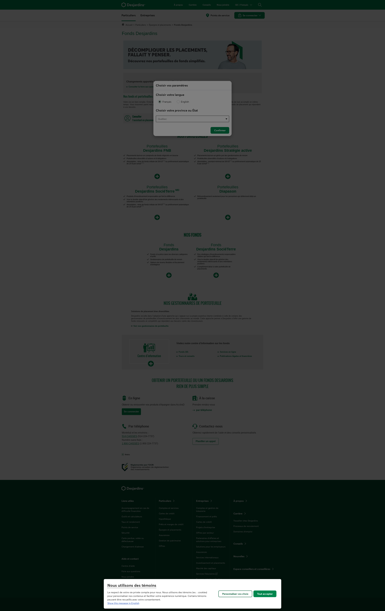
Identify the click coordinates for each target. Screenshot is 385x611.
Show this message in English (123, 603)
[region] (192, 594)
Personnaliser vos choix (235, 593)
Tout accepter (265, 593)
